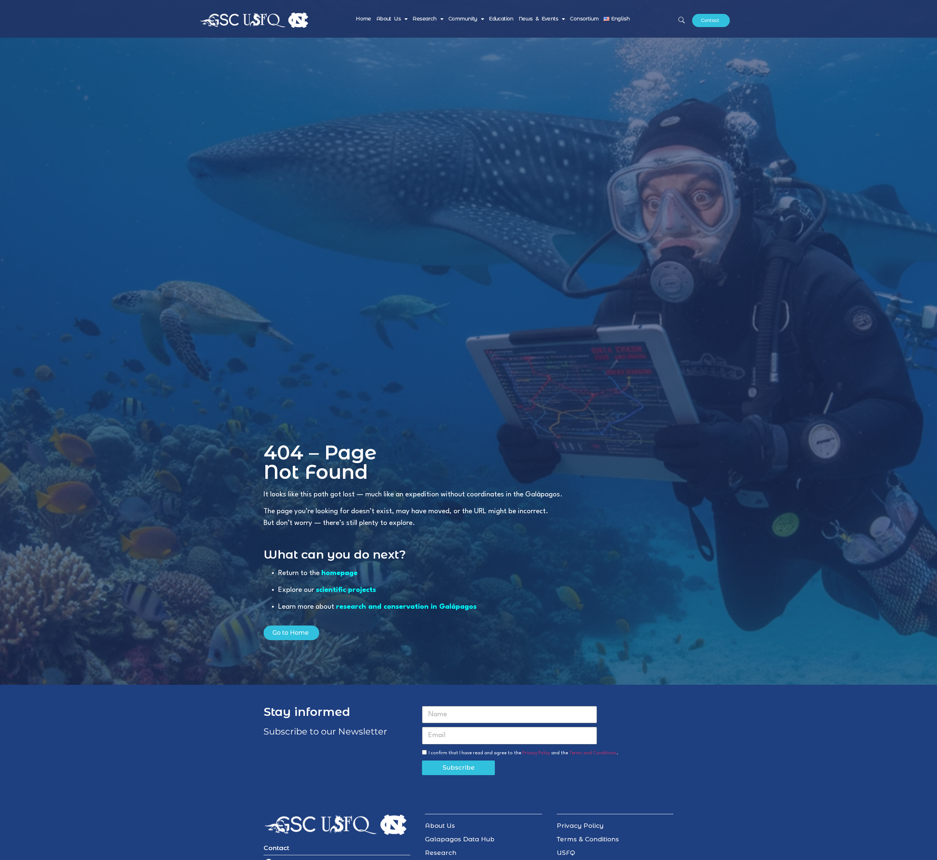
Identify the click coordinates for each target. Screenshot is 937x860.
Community (462, 18)
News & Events (538, 18)
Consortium (584, 18)
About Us (388, 18)
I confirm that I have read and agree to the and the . (523, 753)
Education (501, 18)
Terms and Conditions (593, 753)
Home (363, 18)
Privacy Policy (536, 753)
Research (424, 18)
